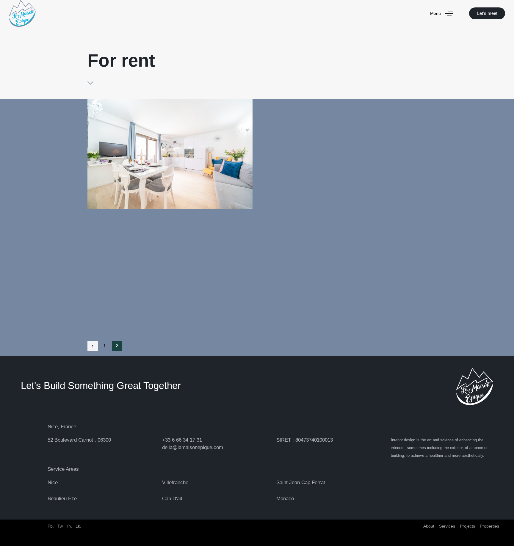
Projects (467, 526)
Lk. (78, 526)
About (428, 526)
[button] (443, 13)
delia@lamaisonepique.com (192, 447)
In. (69, 526)
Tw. (60, 526)
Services (447, 526)
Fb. (51, 526)
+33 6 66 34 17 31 (182, 440)
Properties (489, 526)
